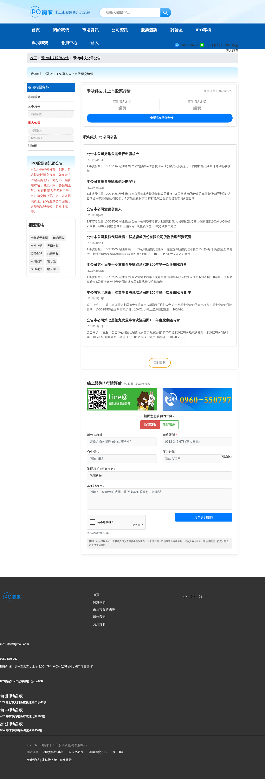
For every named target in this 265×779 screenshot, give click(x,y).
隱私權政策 (49, 760)
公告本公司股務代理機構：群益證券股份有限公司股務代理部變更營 (139, 237)
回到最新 (159, 362)
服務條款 (65, 760)
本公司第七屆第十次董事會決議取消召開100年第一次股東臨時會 (137, 265)
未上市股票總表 (104, 609)
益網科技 (53, 253)
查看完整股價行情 (161, 118)
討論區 (177, 30)
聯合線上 (53, 269)
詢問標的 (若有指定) (101, 468)
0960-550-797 (8, 658)
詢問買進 (150, 424)
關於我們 (99, 602)
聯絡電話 (169, 434)
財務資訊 (36, 137)
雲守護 (51, 261)
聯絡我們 (99, 616)
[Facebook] (185, 596)
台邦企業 (36, 245)
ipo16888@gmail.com (14, 644)
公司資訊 (120, 30)
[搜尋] (165, 12)
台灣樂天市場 (39, 237)
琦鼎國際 (59, 237)
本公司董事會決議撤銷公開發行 (111, 181)
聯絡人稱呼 (95, 434)
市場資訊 (90, 30)
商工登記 (118, 752)
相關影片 (36, 130)
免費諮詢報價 (203, 517)
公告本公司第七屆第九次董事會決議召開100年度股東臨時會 (133, 320)
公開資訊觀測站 (52, 752)
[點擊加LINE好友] (122, 399)
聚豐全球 (36, 253)
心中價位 (93, 451)
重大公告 (34, 122)
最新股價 (34, 97)
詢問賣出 (169, 424)
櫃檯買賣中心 (98, 752)
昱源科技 (53, 245)
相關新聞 (36, 114)
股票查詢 (149, 30)
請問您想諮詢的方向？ (159, 416)
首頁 (36, 30)
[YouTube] (200, 596)
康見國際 (36, 261)
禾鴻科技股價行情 (55, 58)
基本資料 (34, 106)
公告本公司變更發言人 (104, 209)
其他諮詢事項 (96, 486)
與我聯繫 (40, 42)
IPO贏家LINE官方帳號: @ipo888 (21, 681)
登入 (94, 42)
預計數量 (169, 451)
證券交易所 (76, 752)
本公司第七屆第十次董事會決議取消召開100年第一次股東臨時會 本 (139, 292)
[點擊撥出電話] (197, 399)
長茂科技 (36, 269)
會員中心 (69, 42)
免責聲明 (99, 624)
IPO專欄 (203, 30)
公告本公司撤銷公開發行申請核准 (113, 154)
